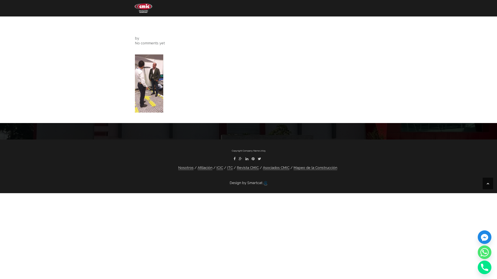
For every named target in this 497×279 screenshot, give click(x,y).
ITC (213, 22)
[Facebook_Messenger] (484, 237)
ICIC (195, 22)
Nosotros (142, 22)
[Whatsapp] (484, 252)
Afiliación (171, 22)
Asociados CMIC (277, 22)
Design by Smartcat (246, 183)
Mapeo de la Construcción (158, 28)
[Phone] (484, 267)
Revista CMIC (239, 22)
